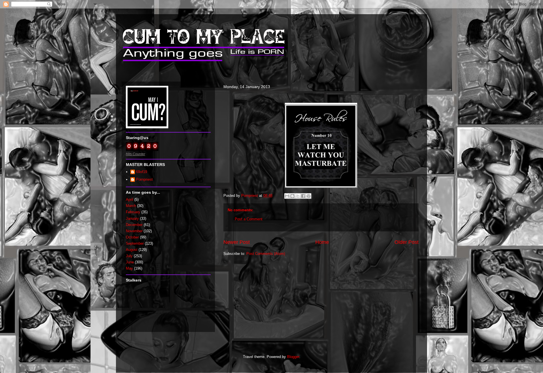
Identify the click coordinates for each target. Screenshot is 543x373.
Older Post (407, 242)
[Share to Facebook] (303, 196)
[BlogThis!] (292, 196)
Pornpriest (144, 179)
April (129, 199)
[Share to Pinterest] (308, 196)
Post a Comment (248, 219)
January (132, 218)
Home (322, 242)
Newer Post (236, 242)
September (135, 243)
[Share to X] (298, 196)
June (130, 262)
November (134, 231)
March (131, 206)
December (134, 225)
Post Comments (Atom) (265, 253)
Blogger (293, 357)
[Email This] (287, 196)
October (132, 237)
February (133, 212)
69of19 (141, 172)
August (131, 250)
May (129, 268)
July (129, 256)
